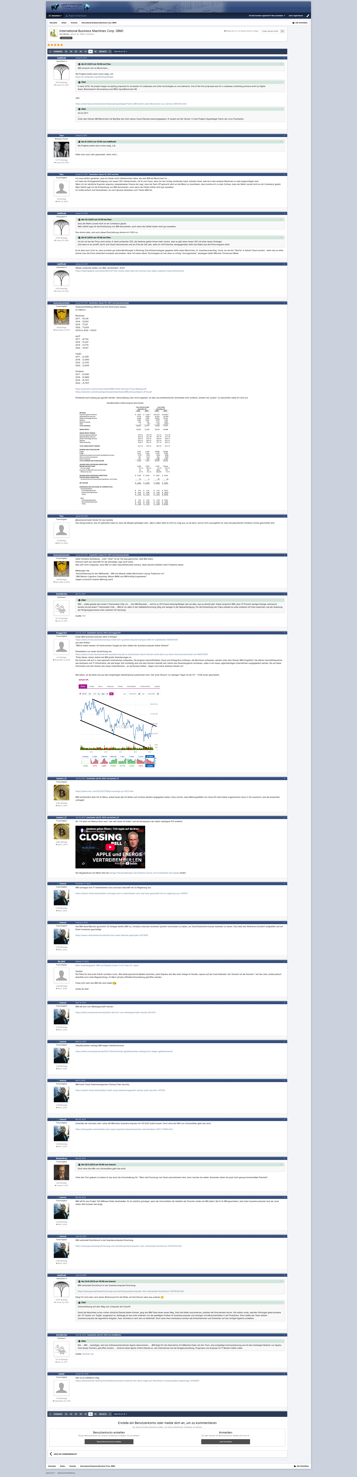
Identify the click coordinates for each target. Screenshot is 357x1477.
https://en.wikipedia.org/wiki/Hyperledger (94, 77)
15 (76, 51)
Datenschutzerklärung (66, 1473)
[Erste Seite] (50, 51)
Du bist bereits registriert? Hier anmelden (266, 16)
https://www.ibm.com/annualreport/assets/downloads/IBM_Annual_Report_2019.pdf (113, 392)
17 (85, 51)
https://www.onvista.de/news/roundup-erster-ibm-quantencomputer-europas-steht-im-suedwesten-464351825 (126, 639)
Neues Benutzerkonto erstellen (109, 1442)
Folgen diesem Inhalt (270, 31)
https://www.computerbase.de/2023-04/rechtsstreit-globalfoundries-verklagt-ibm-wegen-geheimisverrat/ (124, 1051)
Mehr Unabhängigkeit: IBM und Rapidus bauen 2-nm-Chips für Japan (107, 965)
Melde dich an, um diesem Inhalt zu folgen (242, 31)
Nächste (102, 51)
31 (282, 31)
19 (95, 51)
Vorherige (58, 51)
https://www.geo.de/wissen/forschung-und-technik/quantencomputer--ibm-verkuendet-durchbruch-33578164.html (128, 1246)
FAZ (84, 616)
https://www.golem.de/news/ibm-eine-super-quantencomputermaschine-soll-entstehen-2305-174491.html (124, 1129)
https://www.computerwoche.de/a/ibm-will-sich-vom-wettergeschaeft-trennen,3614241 (115, 1012)
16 (81, 51)
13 (66, 51)
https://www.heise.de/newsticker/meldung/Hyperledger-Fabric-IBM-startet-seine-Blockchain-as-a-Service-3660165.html (130, 104)
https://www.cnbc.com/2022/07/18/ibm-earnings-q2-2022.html (104, 791)
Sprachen (50, 1473)
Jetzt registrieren (296, 16)
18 (90, 51)
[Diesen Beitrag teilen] (284, 58)
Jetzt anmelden (225, 1442)
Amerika (90, 34)
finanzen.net (88, 1354)
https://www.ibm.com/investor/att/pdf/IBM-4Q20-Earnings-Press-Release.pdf (110, 389)
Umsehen (55, 16)
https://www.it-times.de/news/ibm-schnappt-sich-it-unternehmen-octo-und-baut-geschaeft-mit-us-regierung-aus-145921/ (131, 893)
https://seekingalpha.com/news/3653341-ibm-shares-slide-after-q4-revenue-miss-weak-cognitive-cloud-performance (129, 271)
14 (71, 51)
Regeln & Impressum (77, 16)
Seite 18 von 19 (120, 51)
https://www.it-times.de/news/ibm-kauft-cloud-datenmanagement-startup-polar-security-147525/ (120, 1090)
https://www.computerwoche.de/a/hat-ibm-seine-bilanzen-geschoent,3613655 (111, 935)
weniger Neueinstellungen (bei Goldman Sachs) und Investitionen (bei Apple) (144, 873)
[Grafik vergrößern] (118, 724)
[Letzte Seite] (110, 51)
